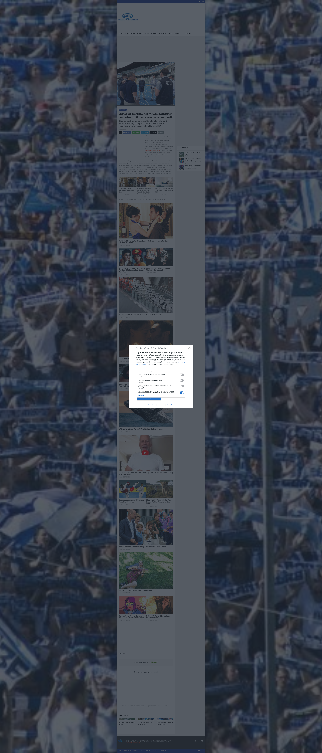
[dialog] (161, 376)
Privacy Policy (170, 405)
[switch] (182, 375)
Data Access (161, 405)
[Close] (190, 348)
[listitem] (161, 371)
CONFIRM (149, 399)
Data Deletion (151, 405)
